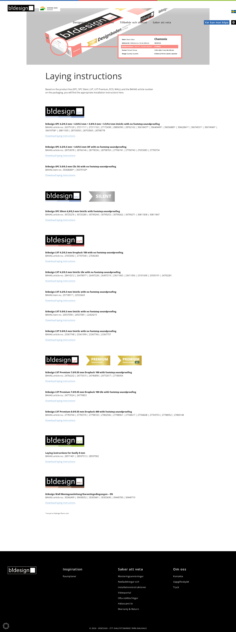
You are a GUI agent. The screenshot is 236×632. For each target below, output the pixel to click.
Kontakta (178, 576)
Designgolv (80, 22)
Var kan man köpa (216, 22)
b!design (103, 628)
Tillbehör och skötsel (133, 22)
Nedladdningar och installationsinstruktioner (132, 584)
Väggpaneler (106, 22)
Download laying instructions (60, 135)
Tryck (176, 587)
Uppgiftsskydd (181, 581)
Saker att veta (162, 22)
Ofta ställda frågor (128, 598)
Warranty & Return (128, 609)
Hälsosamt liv (125, 603)
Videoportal (124, 592)
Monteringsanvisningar (131, 576)
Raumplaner (69, 576)
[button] (6, 626)
